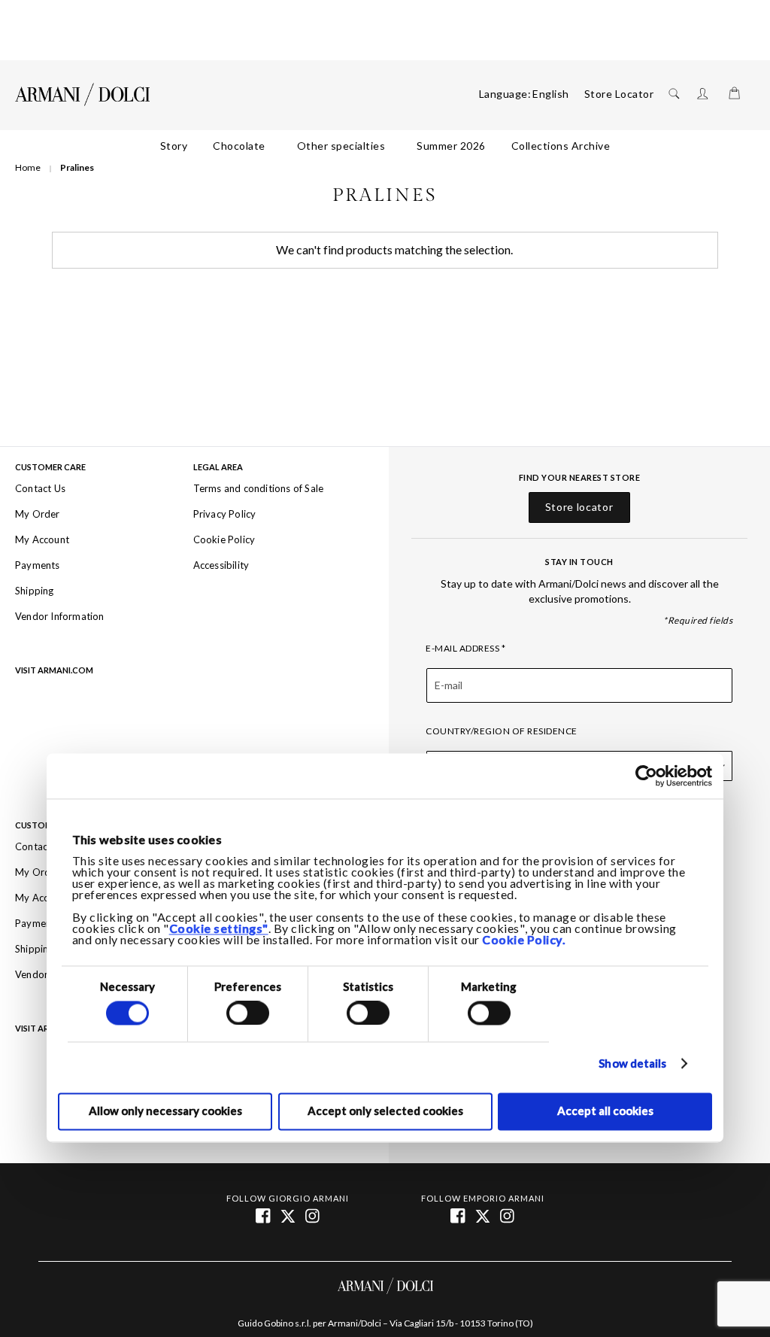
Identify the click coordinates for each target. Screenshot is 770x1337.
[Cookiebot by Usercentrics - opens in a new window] (646, 775)
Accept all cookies (605, 1111)
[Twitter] (483, 1215)
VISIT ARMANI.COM (54, 670)
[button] (550, 94)
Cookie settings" (218, 929)
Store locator (579, 507)
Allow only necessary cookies (165, 1111)
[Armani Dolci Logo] (82, 94)
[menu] (385, 146)
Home (28, 167)
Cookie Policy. (523, 940)
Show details (632, 1063)
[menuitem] (174, 146)
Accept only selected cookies (385, 1111)
